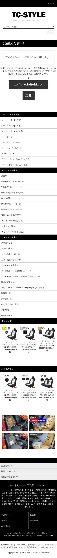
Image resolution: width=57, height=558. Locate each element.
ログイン (4, 520)
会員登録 (33, 515)
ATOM (51, 535)
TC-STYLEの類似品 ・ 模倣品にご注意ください (21, 276)
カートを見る (34, 520)
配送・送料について (33, 533)
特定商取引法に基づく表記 (11, 535)
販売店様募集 (6, 315)
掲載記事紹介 (6, 299)
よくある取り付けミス (10, 254)
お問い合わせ (5, 526)
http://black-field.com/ (28, 84)
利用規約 (5, 310)
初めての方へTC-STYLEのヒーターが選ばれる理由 (22, 288)
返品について (45, 533)
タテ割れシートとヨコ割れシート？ (16, 271)
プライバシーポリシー (28, 535)
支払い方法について (19, 533)
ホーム (9, 533)
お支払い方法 (6, 248)
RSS (47, 535)
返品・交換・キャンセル (11, 260)
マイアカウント (6, 515)
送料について (6, 243)
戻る (28, 95)
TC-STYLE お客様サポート (12, 265)
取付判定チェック (8, 282)
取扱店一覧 (6, 293)
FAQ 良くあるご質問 (10, 304)
